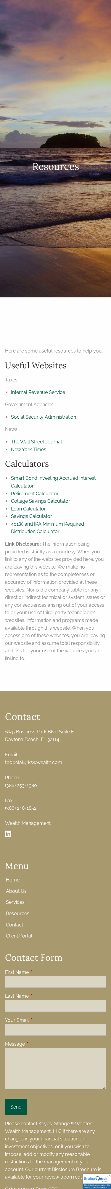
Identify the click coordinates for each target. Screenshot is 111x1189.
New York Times (28, 449)
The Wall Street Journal (36, 442)
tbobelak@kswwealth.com (33, 762)
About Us (16, 891)
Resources (17, 913)
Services (15, 902)
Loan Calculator (28, 509)
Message (37, 1044)
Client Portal (19, 936)
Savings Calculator (31, 516)
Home (13, 880)
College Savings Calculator (40, 501)
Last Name (39, 996)
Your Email (39, 1020)
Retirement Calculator (35, 493)
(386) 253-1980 (21, 785)
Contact (14, 925)
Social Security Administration (43, 417)
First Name (39, 972)
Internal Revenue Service (38, 392)
